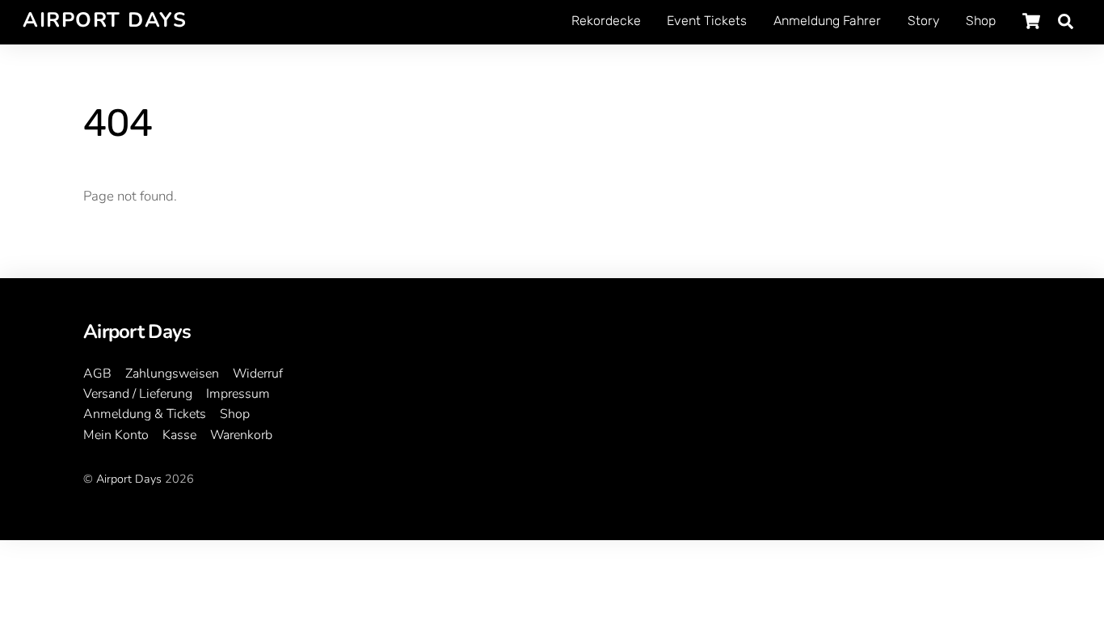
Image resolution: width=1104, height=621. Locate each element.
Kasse (179, 435)
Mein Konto (116, 435)
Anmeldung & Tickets (144, 414)
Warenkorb (241, 435)
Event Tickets (707, 20)
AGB (97, 373)
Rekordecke (606, 20)
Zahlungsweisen (172, 373)
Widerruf (258, 373)
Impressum (238, 394)
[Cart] (1031, 21)
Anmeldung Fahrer (827, 20)
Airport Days (129, 479)
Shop (981, 20)
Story (923, 20)
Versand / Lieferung (137, 394)
